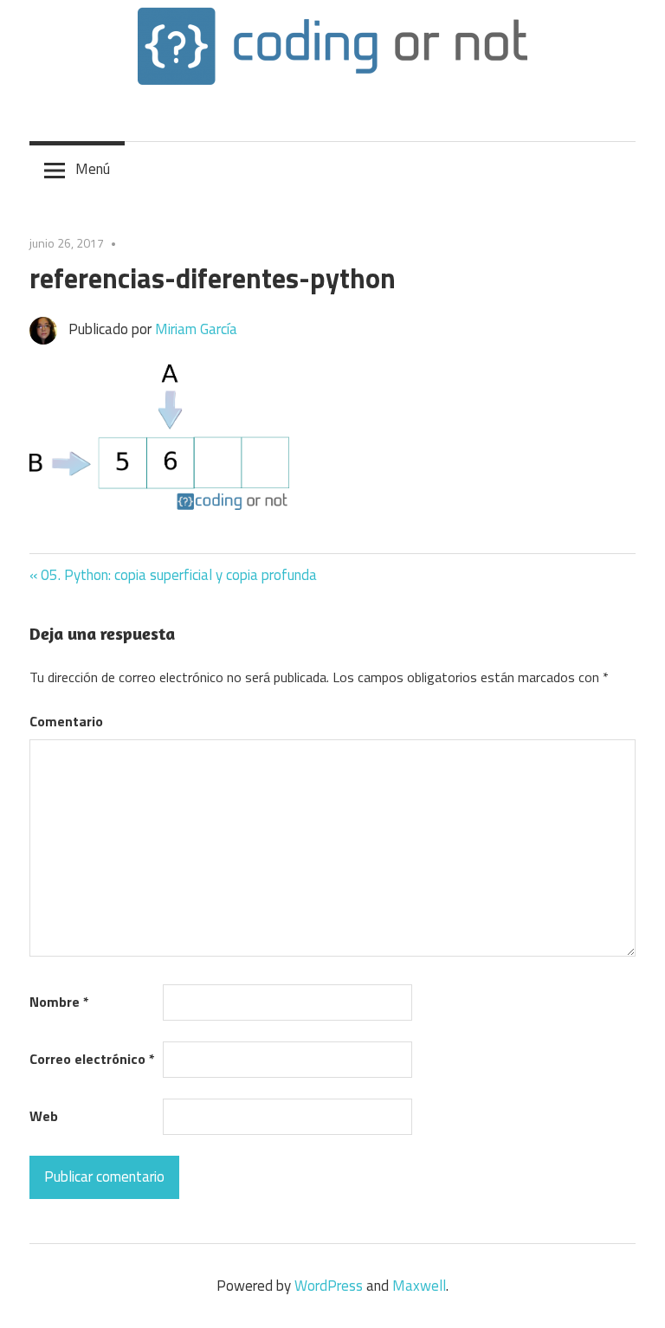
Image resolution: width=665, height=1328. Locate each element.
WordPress (328, 1285)
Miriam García (196, 329)
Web (43, 1116)
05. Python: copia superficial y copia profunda (179, 575)
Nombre (59, 1001)
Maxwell (419, 1285)
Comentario (66, 721)
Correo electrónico (92, 1058)
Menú (92, 169)
